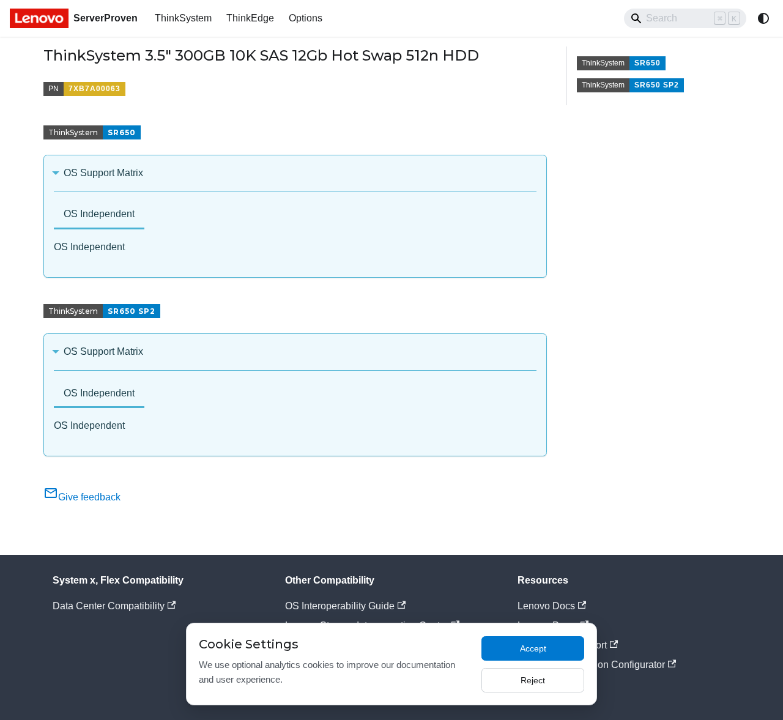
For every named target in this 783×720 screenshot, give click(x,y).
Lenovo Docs (546, 606)
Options (305, 18)
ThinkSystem (183, 18)
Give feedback (89, 497)
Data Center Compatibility (109, 606)
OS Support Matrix (103, 173)
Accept (533, 648)
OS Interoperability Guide (340, 606)
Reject (533, 680)
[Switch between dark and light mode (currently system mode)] (763, 18)
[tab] (99, 215)
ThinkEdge (250, 18)
